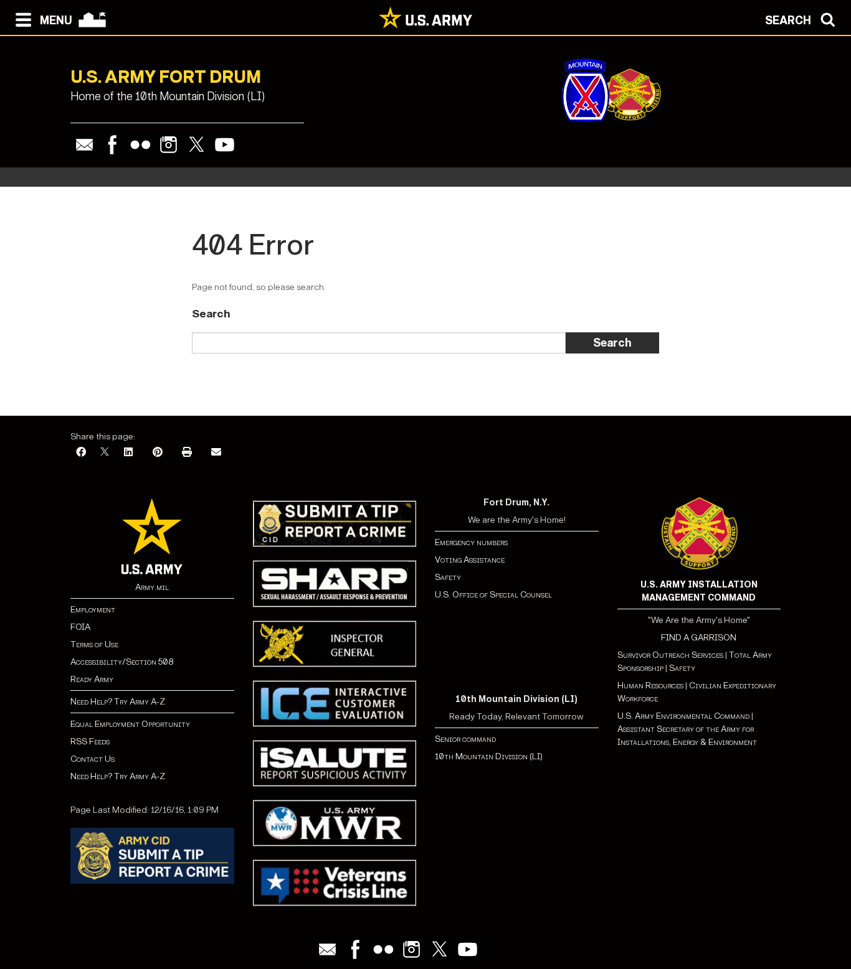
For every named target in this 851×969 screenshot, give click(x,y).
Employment (92, 609)
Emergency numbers (471, 542)
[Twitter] (197, 145)
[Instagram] (169, 145)
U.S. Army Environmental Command (683, 716)
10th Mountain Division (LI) (489, 756)
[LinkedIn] (128, 452)
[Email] (84, 145)
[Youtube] (225, 145)
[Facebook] (112, 145)
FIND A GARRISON (698, 637)
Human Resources (650, 685)
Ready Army (91, 679)
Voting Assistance (470, 560)
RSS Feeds (90, 741)
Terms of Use (94, 644)
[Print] (186, 452)
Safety (448, 577)
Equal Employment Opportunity (130, 724)
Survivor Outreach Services (670, 655)
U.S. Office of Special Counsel (493, 594)
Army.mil (152, 587)
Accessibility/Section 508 (121, 662)
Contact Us (92, 759)
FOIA (80, 627)
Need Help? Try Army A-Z (117, 701)
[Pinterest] (157, 452)
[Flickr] (140, 145)
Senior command (465, 739)
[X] (105, 452)
